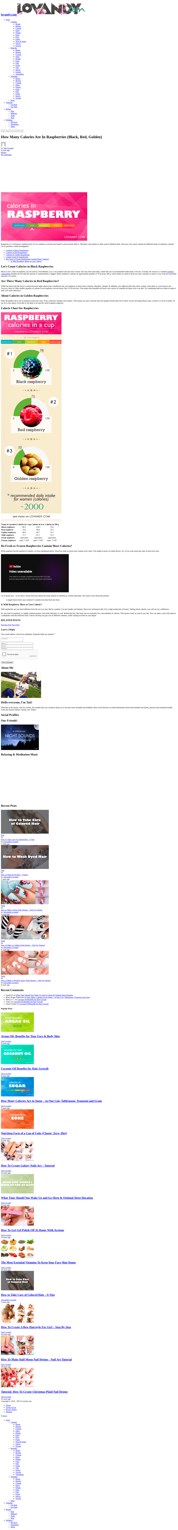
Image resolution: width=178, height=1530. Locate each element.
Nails (13, 116)
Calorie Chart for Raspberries (17, 257)
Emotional (15, 124)
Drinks (18, 33)
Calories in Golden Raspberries (18, 255)
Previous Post (6, 625)
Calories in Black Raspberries (17, 250)
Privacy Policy (11, 1410)
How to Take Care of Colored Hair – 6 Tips (17, 840)
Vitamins (9, 102)
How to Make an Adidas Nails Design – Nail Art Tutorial (23, 945)
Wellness (9, 120)
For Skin (14, 107)
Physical (14, 122)
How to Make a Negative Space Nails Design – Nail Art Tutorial (25, 981)
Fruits (17, 39)
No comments (6, 155)
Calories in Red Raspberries (16, 253)
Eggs (17, 35)
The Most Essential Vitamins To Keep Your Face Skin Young (38, 1262)
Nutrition (14, 76)
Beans (17, 24)
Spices (17, 44)
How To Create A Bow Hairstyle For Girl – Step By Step (36, 1327)
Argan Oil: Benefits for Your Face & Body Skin (30, 1036)
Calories (14, 22)
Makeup (14, 113)
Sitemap (9, 1412)
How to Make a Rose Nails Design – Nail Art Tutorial (21, 910)
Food (8, 20)
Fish (17, 37)
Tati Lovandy (8, 148)
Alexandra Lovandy (11, 842)
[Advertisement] (89, 174)
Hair (12, 111)
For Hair (14, 105)
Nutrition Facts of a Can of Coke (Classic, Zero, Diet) (34, 1133)
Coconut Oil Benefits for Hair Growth (31, 1000)
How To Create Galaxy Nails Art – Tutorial (28, 1165)
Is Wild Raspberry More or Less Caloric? (26, 261)
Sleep (13, 126)
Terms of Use (11, 1407)
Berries (18, 26)
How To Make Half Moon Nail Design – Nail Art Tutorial (36, 1359)
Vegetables (19, 74)
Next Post (15, 625)
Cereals (18, 28)
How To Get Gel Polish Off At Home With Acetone (32, 1230)
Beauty (8, 109)
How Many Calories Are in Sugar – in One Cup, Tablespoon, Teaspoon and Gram (58, 997)
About (8, 1405)
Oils (17, 68)
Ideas (13, 100)
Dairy (17, 31)
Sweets (18, 46)
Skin (12, 118)
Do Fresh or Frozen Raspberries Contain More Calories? (27, 259)
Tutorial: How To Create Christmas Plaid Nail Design (34, 1391)
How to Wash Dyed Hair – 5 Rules (14, 875)
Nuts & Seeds (20, 41)
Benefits (14, 48)
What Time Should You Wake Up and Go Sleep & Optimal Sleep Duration (44, 995)
